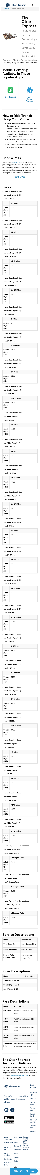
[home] (15, 5)
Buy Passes (20, 1171)
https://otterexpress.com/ (20, 1075)
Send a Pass (16, 162)
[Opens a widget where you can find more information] (30, 1171)
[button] (32, 5)
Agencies (5, 9)
